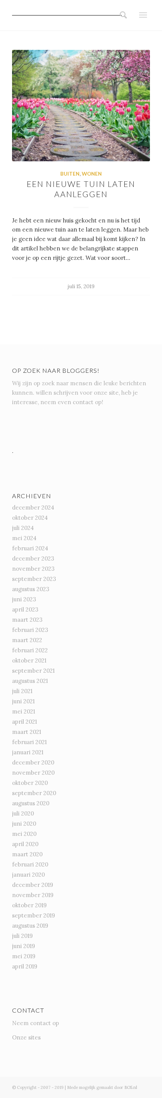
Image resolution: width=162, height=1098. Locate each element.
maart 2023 (27, 619)
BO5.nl (130, 1087)
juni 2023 (24, 599)
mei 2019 (23, 956)
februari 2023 (30, 629)
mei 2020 (24, 833)
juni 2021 (23, 701)
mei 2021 (23, 711)
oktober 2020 (30, 782)
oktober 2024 (30, 517)
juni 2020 (24, 823)
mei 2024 (24, 538)
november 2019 (32, 895)
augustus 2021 (30, 680)
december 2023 (33, 558)
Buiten (69, 174)
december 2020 (33, 762)
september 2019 (33, 915)
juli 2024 (23, 527)
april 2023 (25, 609)
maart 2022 (27, 640)
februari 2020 (30, 864)
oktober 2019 (29, 905)
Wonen (92, 174)
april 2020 (25, 844)
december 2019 (32, 884)
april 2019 (24, 966)
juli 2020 (23, 813)
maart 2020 (27, 854)
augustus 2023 (30, 589)
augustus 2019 (30, 925)
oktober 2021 (29, 660)
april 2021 (24, 721)
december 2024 (33, 507)
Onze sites (26, 1037)
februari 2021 (29, 742)
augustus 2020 (30, 803)
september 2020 (34, 793)
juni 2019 (23, 946)
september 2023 (34, 578)
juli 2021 (22, 691)
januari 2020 (28, 874)
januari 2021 (27, 752)
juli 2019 (22, 935)
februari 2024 (30, 548)
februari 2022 (30, 650)
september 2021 (33, 670)
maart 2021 (26, 731)
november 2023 (33, 568)
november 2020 (33, 772)
